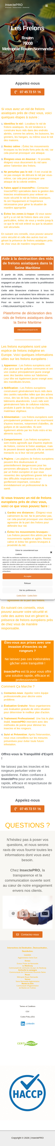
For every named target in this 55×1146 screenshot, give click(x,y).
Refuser (27, 583)
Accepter (27, 576)
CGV (27, 1012)
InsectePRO (14, 4)
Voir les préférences (27, 590)
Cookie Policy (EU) (27, 1017)
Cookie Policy (21, 596)
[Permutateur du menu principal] (46, 5)
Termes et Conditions (27, 1006)
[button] (51, 552)
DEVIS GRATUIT (27, 61)
